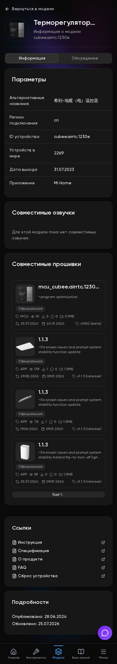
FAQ (22, 568)
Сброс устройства (38, 576)
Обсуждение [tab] (85, 58)
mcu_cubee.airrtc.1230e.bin (73, 287)
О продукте (30, 559)
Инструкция (30, 542)
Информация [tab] (32, 58)
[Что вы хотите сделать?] (105, 633)
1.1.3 (43, 339)
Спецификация (33, 551)
